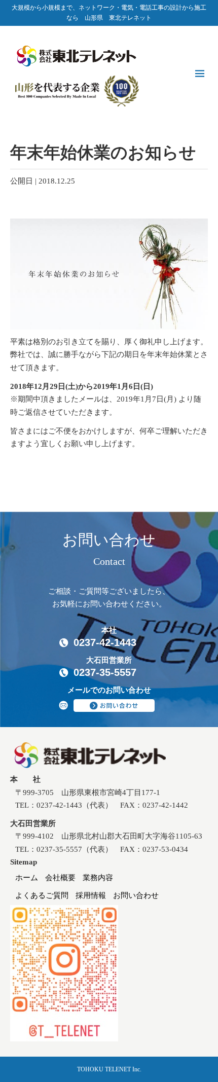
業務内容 (98, 878)
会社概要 (60, 878)
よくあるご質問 (41, 895)
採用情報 (91, 895)
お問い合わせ (136, 895)
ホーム (26, 878)
